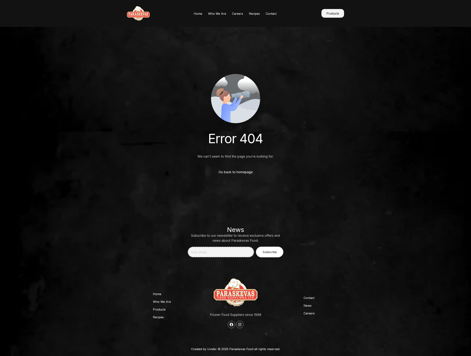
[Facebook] (231, 324)
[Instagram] (239, 324)
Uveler (212, 349)
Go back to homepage (236, 172)
